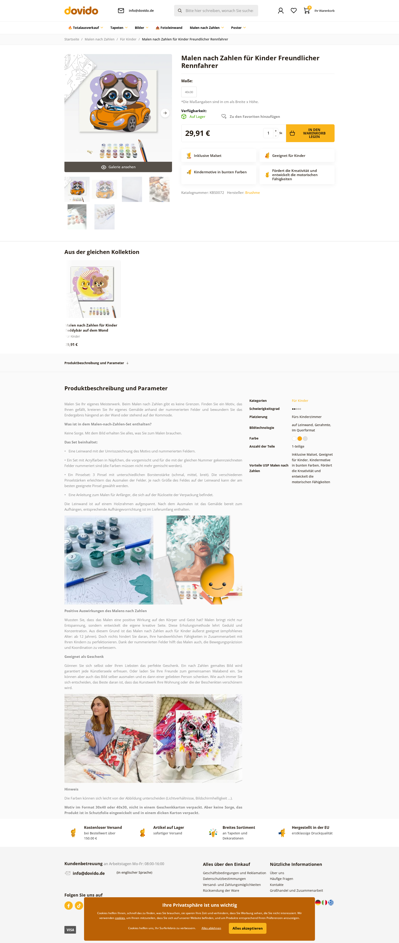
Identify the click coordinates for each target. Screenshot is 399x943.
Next (165, 113)
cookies (120, 918)
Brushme (252, 192)
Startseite (71, 39)
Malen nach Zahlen (100, 39)
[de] (318, 902)
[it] (325, 902)
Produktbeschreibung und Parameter (94, 363)
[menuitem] (85, 27)
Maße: (187, 80)
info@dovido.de (88, 873)
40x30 (189, 92)
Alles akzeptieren (248, 928)
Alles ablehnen (211, 928)
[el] (331, 902)
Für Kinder (128, 39)
